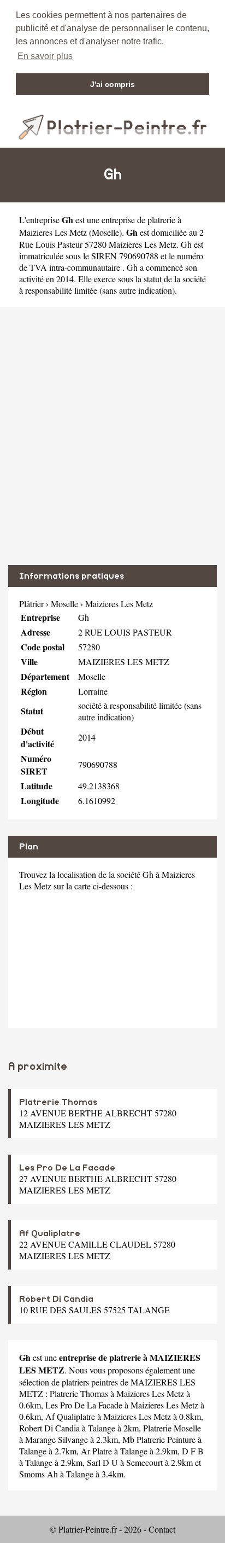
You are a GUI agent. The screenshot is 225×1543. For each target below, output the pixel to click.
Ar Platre (96, 1451)
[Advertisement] (112, 436)
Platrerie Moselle (172, 1428)
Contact (162, 1529)
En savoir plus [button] (45, 56)
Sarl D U (102, 1462)
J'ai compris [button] (112, 84)
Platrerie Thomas (58, 1102)
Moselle (105, 232)
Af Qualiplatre (49, 1233)
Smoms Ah (38, 1474)
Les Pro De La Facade (67, 1167)
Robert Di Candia (56, 1299)
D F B (193, 1451)
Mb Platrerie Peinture (159, 1439)
